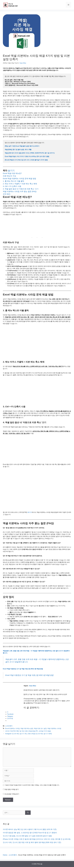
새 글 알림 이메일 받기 (12, 794)
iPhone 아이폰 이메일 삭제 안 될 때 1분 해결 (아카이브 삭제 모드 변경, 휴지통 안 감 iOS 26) (36, 839)
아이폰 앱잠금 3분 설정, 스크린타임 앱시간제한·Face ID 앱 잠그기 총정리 (30, 833)
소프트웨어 (8, 726)
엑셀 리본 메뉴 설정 (26, 728)
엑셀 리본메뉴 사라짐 (54, 728)
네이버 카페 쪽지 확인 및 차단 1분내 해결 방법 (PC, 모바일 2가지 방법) (28, 731)
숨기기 (11, 170)
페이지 (30, 512)
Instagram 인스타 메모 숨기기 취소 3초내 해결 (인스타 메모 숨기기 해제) (28, 733)
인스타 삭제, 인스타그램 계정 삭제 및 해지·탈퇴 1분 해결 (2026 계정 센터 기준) (32, 842)
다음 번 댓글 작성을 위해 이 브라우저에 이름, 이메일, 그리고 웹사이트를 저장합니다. (32, 785)
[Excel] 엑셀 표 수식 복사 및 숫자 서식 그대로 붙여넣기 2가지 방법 (26, 160)
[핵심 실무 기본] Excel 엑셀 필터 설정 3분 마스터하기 (22, 146)
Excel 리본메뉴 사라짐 (12, 728)
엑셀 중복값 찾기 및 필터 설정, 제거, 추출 (18, 149)
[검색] (28, 812)
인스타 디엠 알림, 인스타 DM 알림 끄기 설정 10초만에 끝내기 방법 (27, 836)
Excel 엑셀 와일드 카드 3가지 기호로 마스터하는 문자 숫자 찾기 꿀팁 (27, 156)
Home (5, 855)
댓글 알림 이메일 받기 (12, 789)
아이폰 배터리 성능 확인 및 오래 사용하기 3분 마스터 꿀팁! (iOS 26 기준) (30, 829)
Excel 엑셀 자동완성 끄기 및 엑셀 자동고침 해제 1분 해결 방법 (23, 669)
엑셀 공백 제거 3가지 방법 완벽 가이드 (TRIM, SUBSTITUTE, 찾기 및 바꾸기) (30, 153)
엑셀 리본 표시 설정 (40, 728)
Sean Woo (32, 686)
